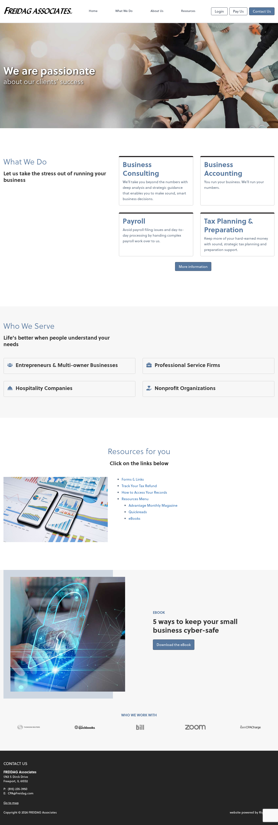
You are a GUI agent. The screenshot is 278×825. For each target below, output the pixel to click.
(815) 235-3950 (17, 789)
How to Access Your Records (144, 492)
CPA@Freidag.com (20, 793)
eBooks (134, 518)
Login (219, 11)
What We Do (123, 10)
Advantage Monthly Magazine (153, 505)
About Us (157, 10)
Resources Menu (135, 498)
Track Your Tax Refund (139, 485)
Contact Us (262, 11)
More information (193, 266)
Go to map (11, 802)
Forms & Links (133, 479)
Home (93, 10)
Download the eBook (175, 644)
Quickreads (138, 511)
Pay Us (238, 11)
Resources (188, 10)
